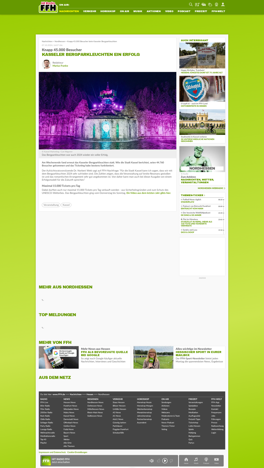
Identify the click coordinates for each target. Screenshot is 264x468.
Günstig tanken (119, 423)
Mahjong (192, 433)
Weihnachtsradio (47, 433)
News (67, 399)
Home (186, 463)
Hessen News (70, 403)
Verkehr (89, 11)
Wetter (210, 3)
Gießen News (69, 426)
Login (213, 433)
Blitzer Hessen (119, 406)
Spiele (191, 429)
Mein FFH (223, 3)
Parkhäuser (118, 426)
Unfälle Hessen (119, 409)
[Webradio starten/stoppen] (165, 460)
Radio (43, 399)
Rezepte (192, 409)
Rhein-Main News (95, 413)
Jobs (213, 416)
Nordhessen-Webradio (210, 188)
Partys (191, 443)
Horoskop (108, 11)
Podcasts (165, 419)
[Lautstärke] (151, 460)
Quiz (191, 440)
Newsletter (216, 406)
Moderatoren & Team (170, 416)
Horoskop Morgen (145, 406)
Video (169, 11)
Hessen (89, 394)
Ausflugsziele (194, 416)
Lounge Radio (46, 429)
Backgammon (194, 436)
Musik (137, 11)
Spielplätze (193, 406)
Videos (164, 409)
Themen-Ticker (192, 195)
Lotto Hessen (194, 426)
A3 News (117, 413)
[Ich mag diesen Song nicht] (171, 460)
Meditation (193, 413)
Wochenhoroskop (144, 409)
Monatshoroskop (144, 413)
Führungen (216, 419)
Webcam (216, 3)
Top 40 (43, 440)
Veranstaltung (51, 205)
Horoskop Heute (144, 403)
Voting (164, 429)
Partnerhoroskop (144, 419)
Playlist (197, 3)
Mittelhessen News (95, 409)
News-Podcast (167, 423)
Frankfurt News (70, 406)
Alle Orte (68, 443)
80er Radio (45, 406)
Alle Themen (69, 446)
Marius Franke (60, 66)
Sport (66, 436)
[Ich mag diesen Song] (159, 460)
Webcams (165, 413)
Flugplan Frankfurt (120, 429)
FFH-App (215, 403)
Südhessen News (94, 416)
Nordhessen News (95, 403)
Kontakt (214, 409)
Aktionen (154, 11)
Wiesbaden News (71, 409)
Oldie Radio (45, 419)
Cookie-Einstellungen (77, 452)
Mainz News (69, 413)
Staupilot (203, 3)
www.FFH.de (59, 394)
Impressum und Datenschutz (52, 452)
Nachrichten (69, 11)
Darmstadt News (71, 419)
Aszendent (141, 423)
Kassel (66, 205)
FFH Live (44, 403)
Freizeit (201, 11)
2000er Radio (46, 413)
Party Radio (45, 426)
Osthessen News (94, 406)
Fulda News (69, 429)
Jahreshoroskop (144, 416)
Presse (214, 423)
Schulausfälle (118, 433)
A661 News (118, 419)
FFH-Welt (218, 11)
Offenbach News (71, 423)
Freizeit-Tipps (194, 419)
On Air (124, 11)
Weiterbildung (217, 429)
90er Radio (45, 409)
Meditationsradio (47, 436)
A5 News (117, 416)
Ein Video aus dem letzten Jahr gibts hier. (149, 193)
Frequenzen (216, 413)
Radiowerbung (217, 426)
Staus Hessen (119, 403)
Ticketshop (193, 423)
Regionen (92, 399)
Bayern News (69, 433)
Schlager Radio (46, 423)
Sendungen (166, 403)
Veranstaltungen (196, 403)
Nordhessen (60, 42)
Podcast (184, 11)
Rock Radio (45, 416)
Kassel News (69, 416)
